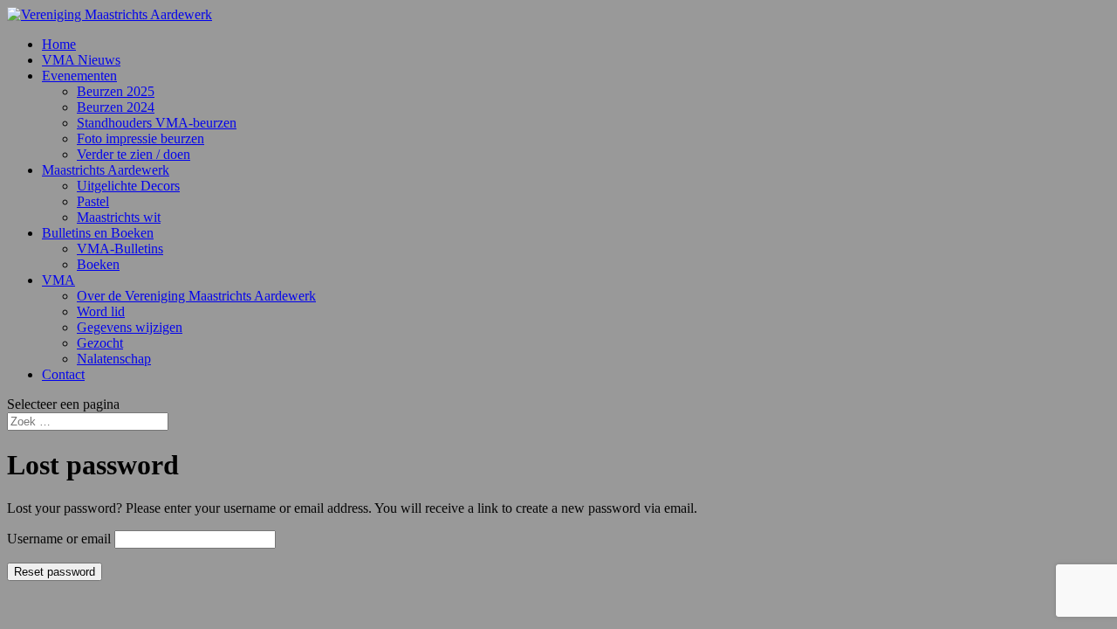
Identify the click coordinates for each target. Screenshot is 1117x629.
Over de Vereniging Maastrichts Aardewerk (196, 295)
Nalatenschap (114, 358)
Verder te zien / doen (133, 154)
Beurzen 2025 (115, 91)
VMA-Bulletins (120, 248)
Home (59, 44)
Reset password (54, 571)
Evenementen (79, 75)
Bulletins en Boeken (98, 232)
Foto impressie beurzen (140, 138)
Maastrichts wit (119, 217)
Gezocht (100, 342)
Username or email (59, 538)
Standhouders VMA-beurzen (156, 122)
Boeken (98, 264)
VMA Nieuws (81, 59)
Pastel (93, 201)
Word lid (101, 311)
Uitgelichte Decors (128, 185)
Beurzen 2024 (115, 107)
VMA (58, 280)
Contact (63, 374)
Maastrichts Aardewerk (105, 169)
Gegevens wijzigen (129, 327)
